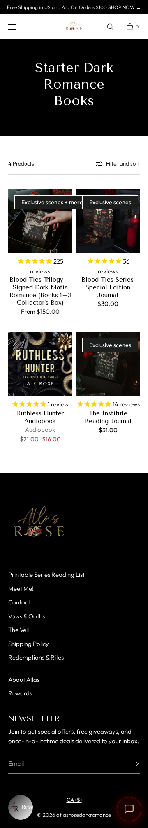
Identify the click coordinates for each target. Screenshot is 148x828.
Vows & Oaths (26, 616)
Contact (19, 602)
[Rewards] (20, 807)
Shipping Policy (28, 644)
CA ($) (74, 799)
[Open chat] (129, 809)
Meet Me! (21, 588)
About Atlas (23, 679)
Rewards (20, 693)
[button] (110, 26)
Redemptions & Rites (36, 657)
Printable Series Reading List (46, 574)
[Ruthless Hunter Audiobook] (40, 364)
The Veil (18, 630)
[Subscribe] (129, 764)
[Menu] (18, 26)
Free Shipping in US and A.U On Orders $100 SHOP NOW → (74, 7)
